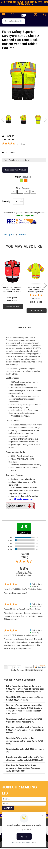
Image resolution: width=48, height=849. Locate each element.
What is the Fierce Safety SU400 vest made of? (25, 750)
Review (22, 234)
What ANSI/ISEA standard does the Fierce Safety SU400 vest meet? (24, 698)
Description (8, 234)
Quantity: (6, 201)
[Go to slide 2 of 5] (45, 285)
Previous (4, 120)
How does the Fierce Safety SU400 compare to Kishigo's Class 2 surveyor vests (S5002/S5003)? (23, 768)
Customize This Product (15, 170)
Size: (23, 188)
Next (44, 120)
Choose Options (13, 306)
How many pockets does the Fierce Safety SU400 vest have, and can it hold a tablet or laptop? (25, 730)
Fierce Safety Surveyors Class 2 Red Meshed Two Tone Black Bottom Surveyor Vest (12, 289)
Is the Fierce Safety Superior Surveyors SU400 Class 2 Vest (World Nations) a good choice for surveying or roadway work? (25, 689)
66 (21, 144)
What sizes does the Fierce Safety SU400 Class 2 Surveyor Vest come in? (24, 720)
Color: (23, 177)
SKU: (4, 152)
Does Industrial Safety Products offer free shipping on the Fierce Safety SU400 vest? (24, 758)
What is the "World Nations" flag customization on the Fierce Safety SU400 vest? (24, 741)
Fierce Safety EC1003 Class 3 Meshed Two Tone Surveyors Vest (36, 289)
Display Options (17, 670)
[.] (24, 506)
